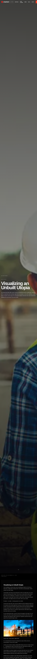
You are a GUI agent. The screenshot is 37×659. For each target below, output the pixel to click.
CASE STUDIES (21, 2)
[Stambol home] (5, 2)
